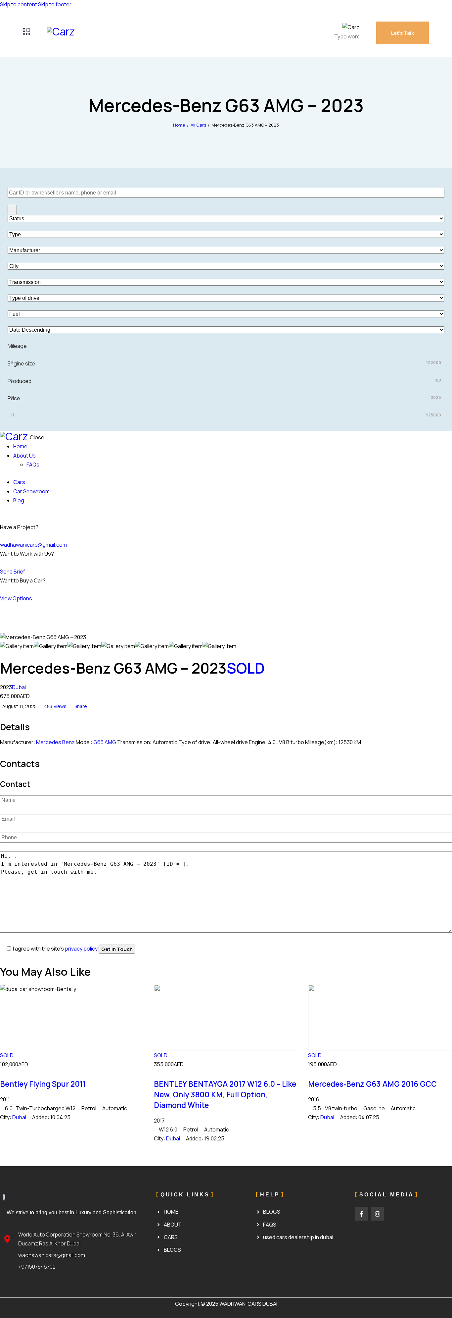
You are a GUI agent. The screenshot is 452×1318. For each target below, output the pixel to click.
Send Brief (12, 571)
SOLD (246, 668)
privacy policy (81, 948)
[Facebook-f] (361, 1214)
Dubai (19, 687)
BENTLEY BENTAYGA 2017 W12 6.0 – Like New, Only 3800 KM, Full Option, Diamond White (225, 1094)
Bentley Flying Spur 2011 (43, 1084)
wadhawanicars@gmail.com (33, 544)
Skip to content (18, 4)
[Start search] (12, 209)
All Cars (198, 125)
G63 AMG (104, 742)
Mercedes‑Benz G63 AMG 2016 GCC (372, 1084)
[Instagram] (377, 1214)
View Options (16, 598)
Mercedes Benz (55, 742)
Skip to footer (54, 4)
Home (179, 125)
